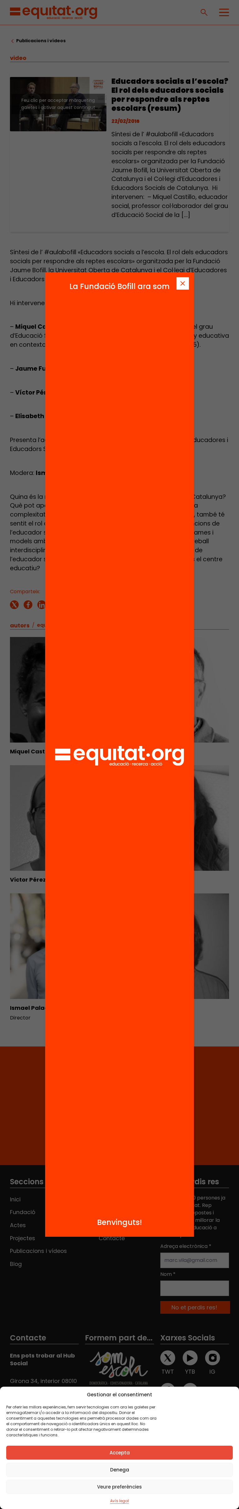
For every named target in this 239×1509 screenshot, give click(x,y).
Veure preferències (119, 1487)
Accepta (120, 1452)
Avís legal (119, 1500)
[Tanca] (182, 283)
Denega (119, 1469)
